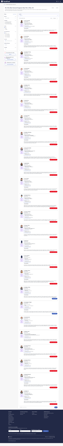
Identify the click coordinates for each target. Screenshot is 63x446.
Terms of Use (45, 415)
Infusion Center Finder (11, 422)
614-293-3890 (27, 245)
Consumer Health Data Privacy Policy (49, 413)
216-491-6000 (27, 136)
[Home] (5, 1)
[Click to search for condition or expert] (59, 1)
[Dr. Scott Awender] (21, 318)
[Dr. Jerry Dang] (21, 179)
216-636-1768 (27, 364)
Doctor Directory (10, 416)
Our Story (9, 413)
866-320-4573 (27, 25)
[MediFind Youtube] (51, 436)
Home (4, 4)
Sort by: (51, 18)
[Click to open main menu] (60, 1)
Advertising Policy (46, 416)
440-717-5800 (27, 350)
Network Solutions (34, 414)
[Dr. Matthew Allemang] (21, 133)
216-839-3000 (27, 152)
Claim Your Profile (22, 413)
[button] (10, 54)
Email (20, 429)
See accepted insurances (28, 27)
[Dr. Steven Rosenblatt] (21, 149)
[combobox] (10, 40)
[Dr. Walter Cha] (21, 392)
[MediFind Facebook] (49, 436)
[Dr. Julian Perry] (21, 101)
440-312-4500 (27, 275)
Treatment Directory (11, 420)
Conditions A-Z (10, 415)
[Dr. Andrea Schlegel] (21, 212)
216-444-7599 (27, 260)
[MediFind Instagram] (50, 436)
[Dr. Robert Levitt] (21, 332)
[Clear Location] (57, 15)
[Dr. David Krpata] (21, 69)
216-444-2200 (27, 40)
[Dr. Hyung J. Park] (21, 226)
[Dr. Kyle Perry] (21, 241)
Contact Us (9, 424)
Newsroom (21, 414)
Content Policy (46, 417)
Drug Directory (10, 421)
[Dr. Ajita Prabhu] (21, 164)
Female (6, 29)
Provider (33, 413)
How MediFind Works (11, 414)
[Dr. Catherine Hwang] (21, 53)
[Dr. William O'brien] (21, 271)
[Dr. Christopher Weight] (21, 303)
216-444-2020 (27, 56)
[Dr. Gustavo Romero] (21, 361)
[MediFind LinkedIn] (54, 436)
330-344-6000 (27, 321)
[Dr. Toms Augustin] (21, 21)
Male (5, 28)
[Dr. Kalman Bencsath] (21, 375)
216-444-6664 (27, 291)
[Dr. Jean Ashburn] (21, 256)
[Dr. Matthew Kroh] (21, 86)
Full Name (9, 429)
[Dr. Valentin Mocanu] (21, 196)
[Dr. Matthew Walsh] (21, 288)
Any (5, 27)
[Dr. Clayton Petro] (21, 116)
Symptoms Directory (11, 417)
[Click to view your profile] (57, 1)
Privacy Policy (46, 414)
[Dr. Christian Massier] (21, 346)
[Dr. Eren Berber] (21, 37)
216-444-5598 (27, 306)
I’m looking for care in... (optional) (35, 429)
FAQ (9, 423)
